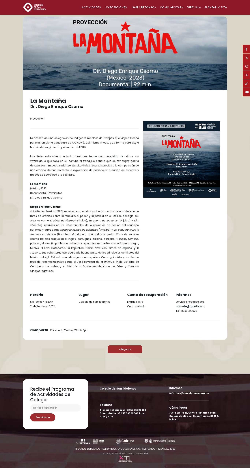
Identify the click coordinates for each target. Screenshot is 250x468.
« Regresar (125, 349)
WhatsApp (80, 330)
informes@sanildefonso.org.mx (189, 393)
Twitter (68, 330)
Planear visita (216, 7)
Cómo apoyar (171, 7)
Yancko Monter (135, 453)
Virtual (193, 7)
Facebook (56, 330)
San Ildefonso (143, 7)
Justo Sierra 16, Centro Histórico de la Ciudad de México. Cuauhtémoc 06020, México (194, 416)
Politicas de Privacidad (114, 453)
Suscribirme (43, 417)
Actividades (91, 7)
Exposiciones (116, 7)
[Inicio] (36, 7)
